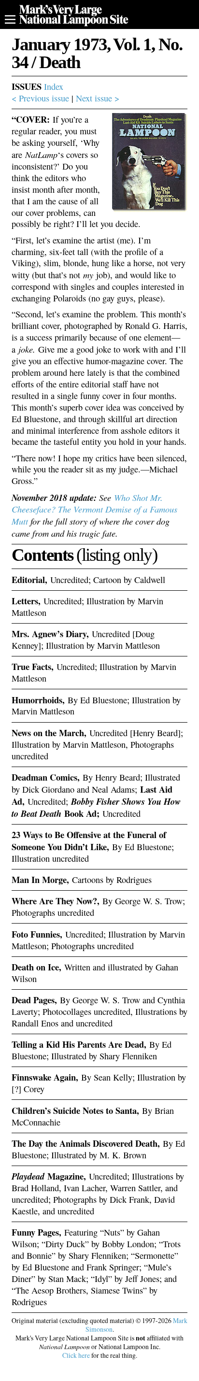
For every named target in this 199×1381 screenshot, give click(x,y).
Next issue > (97, 98)
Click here (76, 1355)
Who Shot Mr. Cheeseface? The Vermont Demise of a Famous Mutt (94, 509)
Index (53, 86)
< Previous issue (40, 98)
